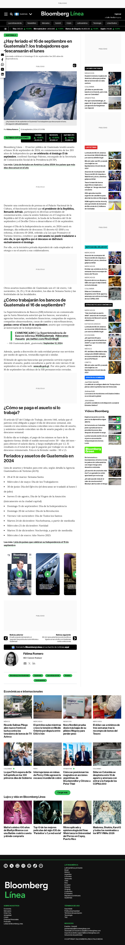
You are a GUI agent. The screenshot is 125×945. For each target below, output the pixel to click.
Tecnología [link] (97, 23)
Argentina (67, 874)
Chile (66, 881)
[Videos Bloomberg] (103, 411)
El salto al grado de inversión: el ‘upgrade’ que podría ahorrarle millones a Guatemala (24, 639)
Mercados (7, 911)
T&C (66, 917)
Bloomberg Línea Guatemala (19, 675)
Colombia (68, 876)
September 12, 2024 (53, 343)
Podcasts (7, 921)
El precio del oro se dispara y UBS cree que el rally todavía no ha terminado (95, 282)
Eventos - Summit (70, 926)
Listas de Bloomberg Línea (13, 924)
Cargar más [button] (62, 792)
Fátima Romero (12, 129)
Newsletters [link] (31, 23)
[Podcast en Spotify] (41, 866)
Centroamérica (40, 680)
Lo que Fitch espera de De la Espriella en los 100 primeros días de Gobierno (18, 775)
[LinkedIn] (34, 663)
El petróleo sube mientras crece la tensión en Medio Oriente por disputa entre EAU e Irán (47, 729)
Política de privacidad (72, 911)
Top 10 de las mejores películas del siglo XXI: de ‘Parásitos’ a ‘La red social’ (47, 830)
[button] (74, 65)
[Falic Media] (106, 17)
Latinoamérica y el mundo (73, 868)
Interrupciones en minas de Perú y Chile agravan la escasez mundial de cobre (47, 775)
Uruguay (67, 889)
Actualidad (7, 915)
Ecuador (67, 885)
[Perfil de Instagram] (23, 866)
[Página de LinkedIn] (29, 866)
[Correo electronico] (25, 663)
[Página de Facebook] (6, 866)
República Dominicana (72, 896)
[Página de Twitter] (12, 866)
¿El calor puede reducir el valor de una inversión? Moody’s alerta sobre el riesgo (96, 481)
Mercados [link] (45, 23)
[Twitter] (29, 663)
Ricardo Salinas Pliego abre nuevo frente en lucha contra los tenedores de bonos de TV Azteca (18, 730)
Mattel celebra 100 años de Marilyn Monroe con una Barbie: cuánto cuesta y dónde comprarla (18, 832)
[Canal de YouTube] (17, 866)
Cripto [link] (69, 23)
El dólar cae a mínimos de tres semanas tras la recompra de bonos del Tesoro (96, 271)
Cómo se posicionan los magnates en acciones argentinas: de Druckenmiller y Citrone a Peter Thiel (76, 778)
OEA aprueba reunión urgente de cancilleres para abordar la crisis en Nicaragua (96, 195)
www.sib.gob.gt (41, 366)
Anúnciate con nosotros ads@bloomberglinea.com (82, 931)
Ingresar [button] (118, 14)
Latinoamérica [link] (82, 23)
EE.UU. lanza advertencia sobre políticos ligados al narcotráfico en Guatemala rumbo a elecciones (56, 639)
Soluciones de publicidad (73, 935)
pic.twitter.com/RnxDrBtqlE (42, 339)
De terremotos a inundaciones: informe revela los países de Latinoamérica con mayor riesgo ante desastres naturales (96, 462)
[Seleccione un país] (30, 14)
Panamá (67, 887)
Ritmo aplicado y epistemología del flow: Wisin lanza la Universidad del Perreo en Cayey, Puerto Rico (77, 833)
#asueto (20, 339)
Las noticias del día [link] (15, 23)
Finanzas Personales (11, 919)
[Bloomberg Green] (103, 450)
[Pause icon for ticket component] (5, 28)
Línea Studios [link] (112, 23)
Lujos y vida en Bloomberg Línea (24, 797)
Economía (7, 909)
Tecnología (68, 915)
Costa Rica (68, 891)
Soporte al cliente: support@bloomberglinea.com (81, 933)
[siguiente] (75, 638)
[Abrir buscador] (11, 14)
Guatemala (11, 35)
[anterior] (6, 638)
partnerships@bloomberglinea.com (77, 929)
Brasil (66, 870)
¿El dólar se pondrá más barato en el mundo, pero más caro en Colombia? (96, 92)
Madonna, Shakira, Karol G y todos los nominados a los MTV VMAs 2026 (107, 830)
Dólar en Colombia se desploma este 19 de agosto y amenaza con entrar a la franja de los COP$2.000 (105, 778)
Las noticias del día (53, 675)
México (67, 872)
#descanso (61, 335)
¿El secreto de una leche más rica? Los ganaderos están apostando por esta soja (96, 473)
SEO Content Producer (32, 658)
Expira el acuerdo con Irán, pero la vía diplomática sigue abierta (95, 419)
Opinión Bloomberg (95, 377)
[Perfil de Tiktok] (35, 866)
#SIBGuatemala (45, 335)
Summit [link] (58, 23)
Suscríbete (68, 909)
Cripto (6, 917)
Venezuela (68, 879)
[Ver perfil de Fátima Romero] (13, 659)
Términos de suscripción (73, 913)
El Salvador (68, 893)
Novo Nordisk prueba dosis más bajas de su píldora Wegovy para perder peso (74, 729)
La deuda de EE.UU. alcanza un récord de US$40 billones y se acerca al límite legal (96, 155)
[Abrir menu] (6, 14)
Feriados (67, 675)
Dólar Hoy (7, 913)
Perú (66, 883)
